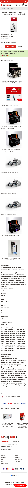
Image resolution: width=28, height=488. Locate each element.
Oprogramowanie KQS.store (9, 484)
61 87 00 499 (5, 1)
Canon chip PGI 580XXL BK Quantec (8, 214)
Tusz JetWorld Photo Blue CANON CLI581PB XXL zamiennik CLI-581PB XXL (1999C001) (11, 236)
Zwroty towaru (4, 463)
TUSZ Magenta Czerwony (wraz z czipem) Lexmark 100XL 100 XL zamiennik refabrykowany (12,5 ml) (11, 81)
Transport (17, 461)
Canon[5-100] (9, 34)
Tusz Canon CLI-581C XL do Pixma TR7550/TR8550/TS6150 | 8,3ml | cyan (9, 104)
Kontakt (3, 459)
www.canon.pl (5, 356)
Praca (16, 455)
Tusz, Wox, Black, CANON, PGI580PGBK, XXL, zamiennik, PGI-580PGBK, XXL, (10, 258)
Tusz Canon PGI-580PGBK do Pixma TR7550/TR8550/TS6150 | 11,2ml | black (13, 397)
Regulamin (3, 457)
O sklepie (3, 455)
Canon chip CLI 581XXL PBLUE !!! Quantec (9, 172)
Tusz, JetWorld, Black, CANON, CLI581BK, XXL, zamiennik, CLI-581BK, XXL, (10, 150)
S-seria (8, 8)
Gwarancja (17, 457)
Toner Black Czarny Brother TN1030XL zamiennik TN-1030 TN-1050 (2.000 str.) (7, 424)
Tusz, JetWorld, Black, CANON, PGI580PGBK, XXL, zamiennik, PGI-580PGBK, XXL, (11, 127)
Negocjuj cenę (18, 459)
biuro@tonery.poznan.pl (6, 449)
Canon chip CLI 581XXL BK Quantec (8, 193)
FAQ (2, 461)
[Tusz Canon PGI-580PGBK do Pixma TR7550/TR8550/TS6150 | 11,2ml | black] (14, 24)
